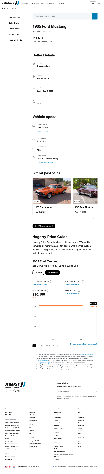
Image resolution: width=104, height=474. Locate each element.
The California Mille (59, 451)
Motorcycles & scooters (12, 433)
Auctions (32, 412)
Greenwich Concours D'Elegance (63, 454)
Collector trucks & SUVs (12, 428)
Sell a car (32, 417)
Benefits (56, 420)
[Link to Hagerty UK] (14, 466)
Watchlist (14, 9)
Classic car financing (11, 446)
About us (80, 415)
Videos (31, 428)
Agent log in (8, 459)
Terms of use (93, 466)
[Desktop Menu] (99, 3)
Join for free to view (40, 284)
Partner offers (58, 422)
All (30, 433)
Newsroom (81, 425)
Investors (80, 430)
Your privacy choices (60, 466)
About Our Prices (87, 354)
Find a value (5, 9)
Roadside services (59, 435)
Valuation (56, 415)
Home (79, 412)
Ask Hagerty (57, 417)
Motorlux (56, 456)
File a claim (8, 415)
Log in (92, 3)
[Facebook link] (6, 391)
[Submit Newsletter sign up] (96, 391)
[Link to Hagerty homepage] (15, 385)
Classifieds (32, 415)
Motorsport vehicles (11, 435)
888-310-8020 (58, 438)
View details (51, 272)
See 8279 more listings (43, 226)
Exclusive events (59, 428)
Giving (79, 433)
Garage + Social (34, 441)
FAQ (79, 441)
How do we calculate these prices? (83, 344)
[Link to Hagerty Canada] (10, 466)
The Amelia (57, 448)
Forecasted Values (42, 360)
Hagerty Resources (35, 443)
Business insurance (11, 443)
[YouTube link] (19, 391)
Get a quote (8, 412)
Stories (31, 430)
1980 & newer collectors (12, 422)
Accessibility (71, 466)
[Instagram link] (15, 391)
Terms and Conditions (63, 398)
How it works (33, 420)
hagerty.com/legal (44, 363)
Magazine (56, 425)
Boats (7, 438)
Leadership (81, 417)
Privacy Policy (90, 396)
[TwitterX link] (11, 391)
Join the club (57, 412)
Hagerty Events (58, 446)
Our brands (81, 420)
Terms (79, 446)
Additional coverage (11, 449)
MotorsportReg (33, 446)
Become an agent (10, 456)
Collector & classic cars (12, 425)
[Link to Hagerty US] (6, 466)
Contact (80, 428)
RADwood (56, 459)
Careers (80, 422)
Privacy (80, 443)
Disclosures (79, 466)
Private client (9, 441)
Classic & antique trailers (12, 430)
